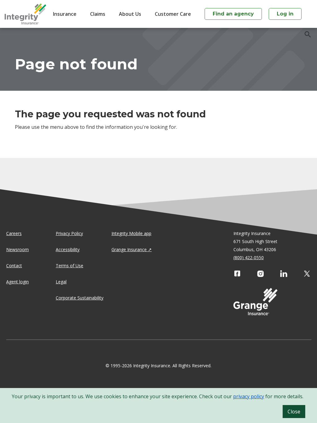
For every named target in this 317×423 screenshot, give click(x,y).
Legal (61, 282)
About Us (130, 14)
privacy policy (248, 396)
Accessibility (68, 249)
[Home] (25, 13)
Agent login (17, 282)
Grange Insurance (129, 249)
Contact (14, 265)
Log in (285, 14)
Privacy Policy (69, 233)
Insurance (64, 14)
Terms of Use (69, 265)
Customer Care (173, 14)
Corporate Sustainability (79, 298)
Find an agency (233, 14)
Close (294, 411)
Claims (97, 14)
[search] (304, 34)
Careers (14, 233)
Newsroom (17, 249)
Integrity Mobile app (131, 233)
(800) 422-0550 (248, 257)
